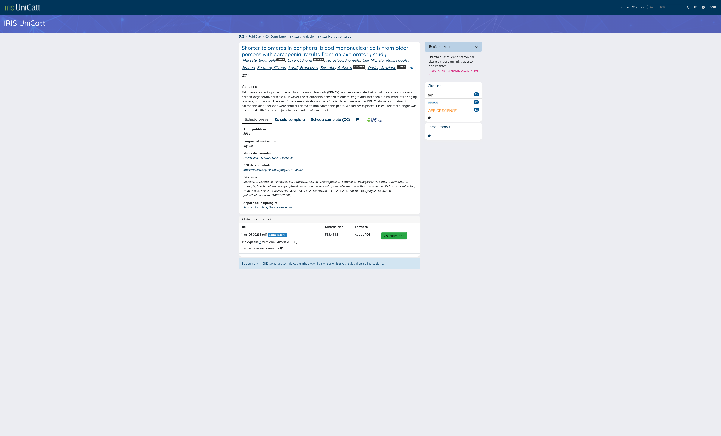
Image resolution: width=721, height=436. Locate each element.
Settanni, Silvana (271, 67)
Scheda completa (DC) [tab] (330, 119)
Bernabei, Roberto (336, 67)
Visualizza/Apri (394, 236)
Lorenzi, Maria (299, 60)
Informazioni (441, 46)
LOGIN (712, 7)
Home (624, 7)
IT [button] (695, 7)
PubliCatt (254, 36)
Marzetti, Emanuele (259, 60)
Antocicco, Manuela (343, 60)
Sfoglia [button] (637, 7)
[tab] (358, 119)
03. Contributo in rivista (282, 36)
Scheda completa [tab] (290, 119)
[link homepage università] (22, 7)
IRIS (241, 36)
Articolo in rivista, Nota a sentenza (327, 36)
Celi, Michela (372, 60)
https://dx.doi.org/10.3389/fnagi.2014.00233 (273, 170)
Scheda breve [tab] (256, 119)
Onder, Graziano (382, 67)
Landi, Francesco (303, 67)
